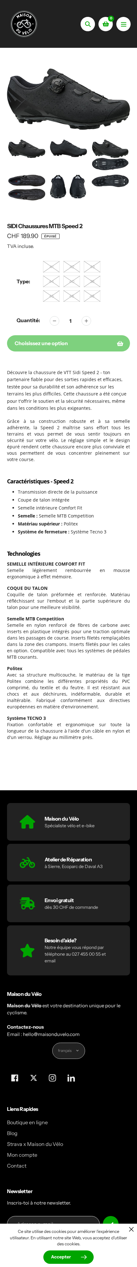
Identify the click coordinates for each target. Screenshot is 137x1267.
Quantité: (28, 320)
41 (51, 266)
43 (92, 266)
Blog (12, 1133)
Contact (16, 1165)
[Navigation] (123, 24)
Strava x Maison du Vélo (35, 1144)
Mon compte (22, 1155)
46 (71, 296)
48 (92, 296)
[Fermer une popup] (131, 1229)
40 (72, 281)
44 (51, 281)
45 (51, 296)
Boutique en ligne (27, 1122)
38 (92, 281)
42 (71, 266)
